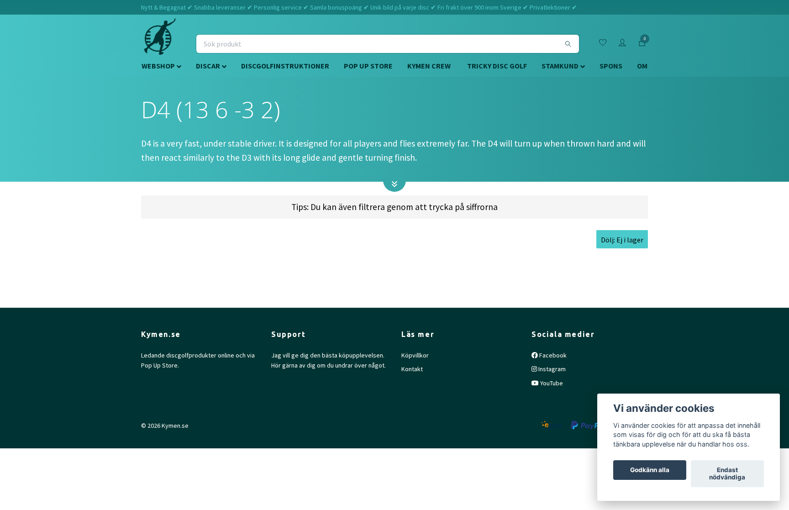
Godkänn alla (649, 470)
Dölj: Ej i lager (622, 239)
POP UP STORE (368, 65)
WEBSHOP (158, 65)
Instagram (551, 369)
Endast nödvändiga (727, 474)
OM (642, 65)
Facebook (552, 355)
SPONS (611, 65)
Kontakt (412, 369)
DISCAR (208, 65)
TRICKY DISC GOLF (497, 65)
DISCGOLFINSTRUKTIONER (285, 65)
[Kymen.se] (160, 43)
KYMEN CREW (429, 65)
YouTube (551, 383)
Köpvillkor (415, 355)
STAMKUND (560, 65)
